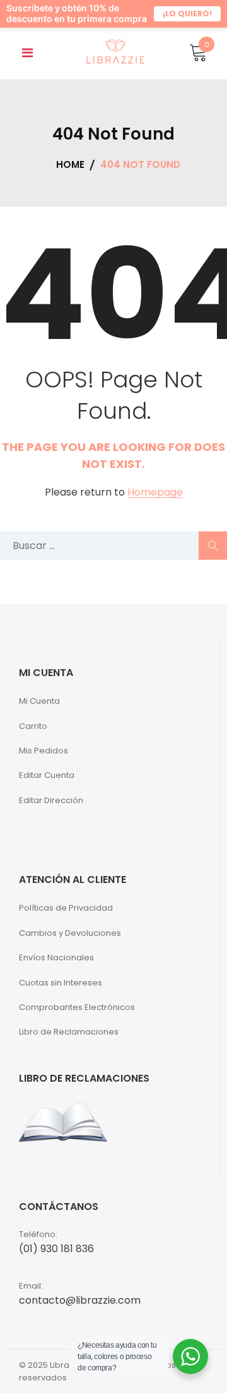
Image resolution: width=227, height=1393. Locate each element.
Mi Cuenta (39, 711)
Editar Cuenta (46, 785)
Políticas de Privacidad (66, 918)
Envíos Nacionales (56, 968)
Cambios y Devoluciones (70, 943)
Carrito (33, 736)
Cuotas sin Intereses (60, 993)
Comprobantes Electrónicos (77, 1017)
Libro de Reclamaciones (69, 1042)
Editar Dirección (51, 810)
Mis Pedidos (43, 761)
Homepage (155, 502)
